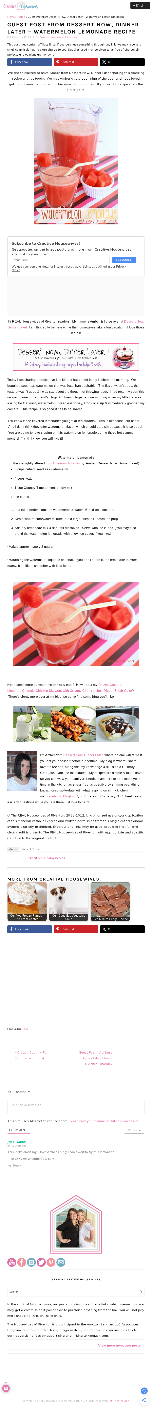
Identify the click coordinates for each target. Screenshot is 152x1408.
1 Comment (71, 37)
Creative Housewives (47, 858)
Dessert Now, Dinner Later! (83, 755)
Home (11, 16)
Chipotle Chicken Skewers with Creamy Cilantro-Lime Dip (65, 690)
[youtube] (11, 1266)
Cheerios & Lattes (66, 463)
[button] (140, 5)
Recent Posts (30, 849)
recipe (21, 16)
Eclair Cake (123, 690)
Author (13, 849)
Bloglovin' (70, 796)
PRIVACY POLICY (119, 1401)
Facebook (54, 796)
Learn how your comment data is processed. (104, 1121)
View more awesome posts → (121, 1345)
